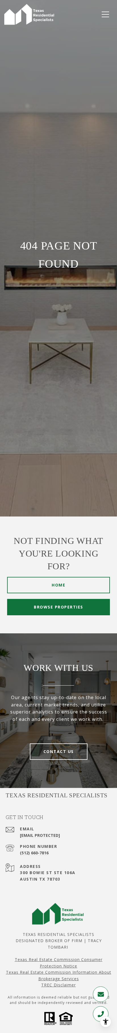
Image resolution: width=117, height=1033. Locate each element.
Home (58, 585)
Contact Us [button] (58, 751)
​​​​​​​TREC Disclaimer (58, 985)
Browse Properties (58, 607)
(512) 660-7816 (34, 852)
